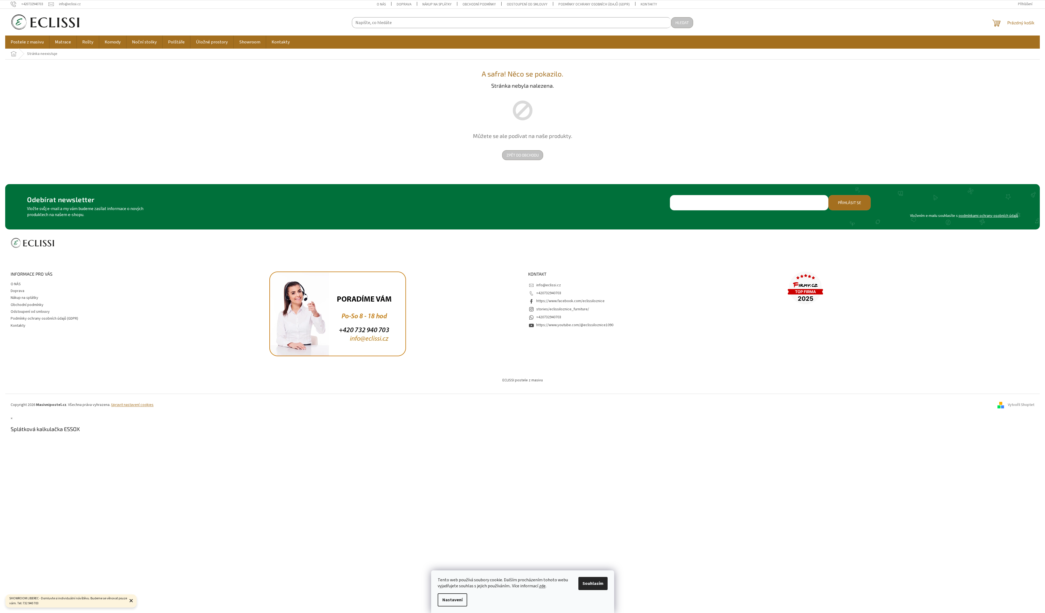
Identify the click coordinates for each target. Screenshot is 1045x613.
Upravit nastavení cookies (132, 405)
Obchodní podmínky (479, 4)
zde (542, 586)
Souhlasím (593, 583)
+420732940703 (548, 293)
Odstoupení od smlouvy (527, 4)
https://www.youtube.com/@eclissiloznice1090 (574, 325)
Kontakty (649, 4)
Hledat (682, 22)
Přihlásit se (849, 202)
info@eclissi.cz (548, 285)
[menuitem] (27, 42)
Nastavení (452, 600)
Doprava (404, 4)
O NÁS (381, 4)
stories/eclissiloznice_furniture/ (562, 309)
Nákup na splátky (437, 4)
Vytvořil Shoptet (1021, 405)
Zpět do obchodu (523, 155)
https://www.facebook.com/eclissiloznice (570, 301)
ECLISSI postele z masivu (522, 380)
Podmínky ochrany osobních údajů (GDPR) (594, 4)
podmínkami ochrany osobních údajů (988, 216)
